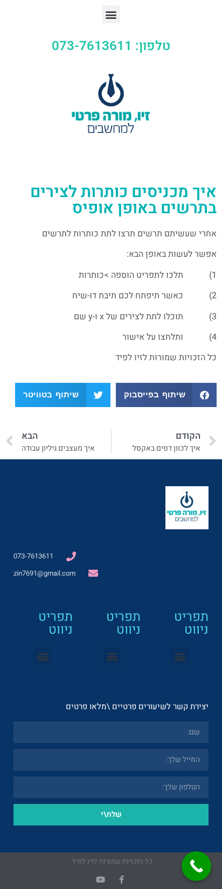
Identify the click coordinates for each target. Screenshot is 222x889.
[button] (111, 14)
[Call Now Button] (196, 866)
